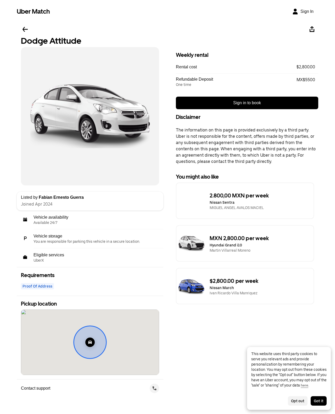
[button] (247, 67)
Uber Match (33, 11)
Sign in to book (247, 103)
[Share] (312, 29)
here (304, 385)
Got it (318, 401)
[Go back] (25, 29)
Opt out (297, 401)
